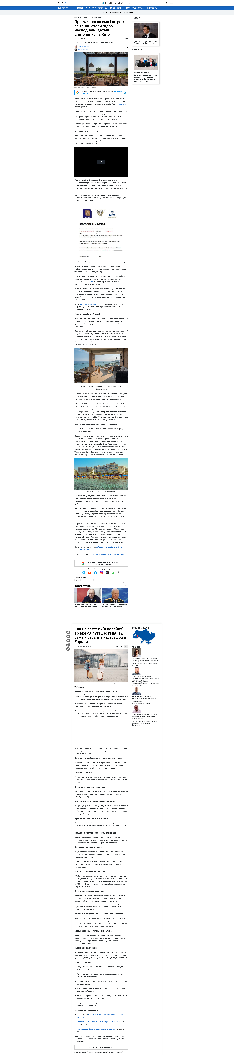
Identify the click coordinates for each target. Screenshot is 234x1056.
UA (117, 646)
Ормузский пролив (115, 12)
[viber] (68, 645)
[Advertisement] (101, 732)
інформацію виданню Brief (90, 304)
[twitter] (68, 636)
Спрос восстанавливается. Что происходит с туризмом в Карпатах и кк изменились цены (145, 678)
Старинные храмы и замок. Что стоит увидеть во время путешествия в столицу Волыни (144, 716)
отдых (90, 580)
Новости (80, 8)
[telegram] (68, 640)
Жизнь (120, 8)
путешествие (98, 580)
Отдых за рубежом (95, 17)
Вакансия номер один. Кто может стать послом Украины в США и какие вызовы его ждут (145, 78)
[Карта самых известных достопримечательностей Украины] (144, 645)
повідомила (122, 104)
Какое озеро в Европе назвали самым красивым (96, 1029)
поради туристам (81, 1052)
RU (126, 646)
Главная (76, 17)
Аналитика (91, 8)
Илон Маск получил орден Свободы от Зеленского (145, 42)
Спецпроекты (151, 8)
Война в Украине (128, 12)
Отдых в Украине (140, 628)
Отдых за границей (101, 1052)
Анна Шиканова (79, 687)
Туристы (111, 1052)
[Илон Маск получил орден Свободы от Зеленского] (146, 31)
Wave (134, 8)
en (62, 3)
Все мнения (136, 725)
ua (59, 3)
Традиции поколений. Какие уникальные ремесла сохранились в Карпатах (144, 698)
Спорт (127, 8)
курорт (78, 580)
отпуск (84, 580)
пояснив (89, 282)
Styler (141, 8)
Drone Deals (104, 12)
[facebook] (68, 632)
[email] (68, 649)
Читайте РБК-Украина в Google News (101, 1047)
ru (66, 3)
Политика (102, 8)
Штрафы (119, 1052)
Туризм (90, 1052)
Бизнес (111, 8)
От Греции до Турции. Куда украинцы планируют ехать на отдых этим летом (145, 659)
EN (121, 646)
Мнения (136, 647)
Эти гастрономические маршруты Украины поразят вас (99, 1022)
